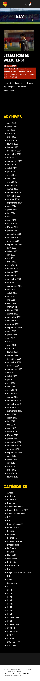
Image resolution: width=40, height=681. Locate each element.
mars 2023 (12, 265)
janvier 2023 (12, 272)
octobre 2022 (13, 282)
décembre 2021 (14, 317)
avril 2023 (11, 262)
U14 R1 (25, 74)
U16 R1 (10, 614)
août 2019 (11, 414)
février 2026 (12, 144)
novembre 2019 (14, 404)
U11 (27, 72)
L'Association (13, 545)
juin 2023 (11, 255)
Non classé (12, 558)
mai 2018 (11, 466)
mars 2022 (12, 307)
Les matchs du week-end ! (16, 57)
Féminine (11, 531)
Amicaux (11, 496)
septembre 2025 (14, 161)
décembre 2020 (14, 359)
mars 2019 (12, 431)
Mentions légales (21, 673)
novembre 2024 (14, 196)
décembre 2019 (14, 400)
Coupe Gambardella (16, 513)
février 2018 (12, 477)
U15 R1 (10, 610)
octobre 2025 (13, 157)
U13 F (13, 74)
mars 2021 (12, 348)
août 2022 (11, 289)
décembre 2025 (14, 151)
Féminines (20, 69)
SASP (9, 579)
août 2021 (11, 331)
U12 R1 (6, 74)
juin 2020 (11, 379)
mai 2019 (11, 425)
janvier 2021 (12, 355)
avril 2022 (11, 303)
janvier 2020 (12, 397)
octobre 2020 (13, 366)
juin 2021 (11, 338)
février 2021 (12, 352)
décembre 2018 (14, 442)
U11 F (32, 72)
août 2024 (11, 206)
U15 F (32, 74)
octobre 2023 (13, 241)
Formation (29, 69)
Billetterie (11, 500)
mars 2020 (12, 390)
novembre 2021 (14, 320)
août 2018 (11, 456)
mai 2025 (11, 175)
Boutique (11, 503)
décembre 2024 (14, 192)
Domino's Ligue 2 (15, 524)
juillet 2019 (12, 418)
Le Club (10, 552)
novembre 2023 (14, 237)
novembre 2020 (14, 362)
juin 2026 (11, 130)
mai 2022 (11, 300)
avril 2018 (11, 470)
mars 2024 (12, 223)
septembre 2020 (14, 369)
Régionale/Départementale (19, 572)
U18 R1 (10, 621)
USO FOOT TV (13, 642)
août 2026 (11, 123)
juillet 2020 (12, 376)
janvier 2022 (12, 314)
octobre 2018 (13, 449)
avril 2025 (11, 178)
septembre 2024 (14, 203)
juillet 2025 (12, 168)
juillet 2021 (12, 334)
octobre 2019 (13, 407)
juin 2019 (11, 421)
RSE (9, 576)
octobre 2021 (13, 324)
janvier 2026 (12, 147)
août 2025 (11, 164)
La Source (11, 548)
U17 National (13, 617)
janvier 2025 (12, 189)
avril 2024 (11, 220)
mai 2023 (11, 258)
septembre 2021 (14, 327)
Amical (10, 493)
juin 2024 (11, 213)
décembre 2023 (14, 234)
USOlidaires (12, 645)
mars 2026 (12, 140)
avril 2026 (11, 137)
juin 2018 (11, 463)
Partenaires (12, 562)
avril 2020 (11, 386)
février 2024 (12, 227)
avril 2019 (11, 428)
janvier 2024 (12, 230)
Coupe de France (15, 506)
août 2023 (11, 248)
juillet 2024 (12, 210)
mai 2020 (11, 383)
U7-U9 (14, 77)
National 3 (8, 72)
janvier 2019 (12, 438)
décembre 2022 (14, 275)
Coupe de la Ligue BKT (17, 510)
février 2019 (12, 435)
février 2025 (12, 185)
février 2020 (12, 393)
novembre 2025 (14, 154)
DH (8, 520)
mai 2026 (11, 133)
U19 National (13, 624)
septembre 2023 (14, 244)
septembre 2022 (14, 286)
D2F (9, 517)
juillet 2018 (12, 459)
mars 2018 (12, 473)
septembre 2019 (14, 411)
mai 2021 (11, 341)
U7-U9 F (10, 638)
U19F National (13, 631)
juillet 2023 (12, 251)
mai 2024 (11, 216)
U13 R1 (19, 74)
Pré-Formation (19, 72)
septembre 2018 (14, 452)
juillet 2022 (12, 293)
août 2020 (11, 373)
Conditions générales (12, 676)
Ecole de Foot (9, 69)
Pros (9, 569)
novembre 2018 (14, 445)
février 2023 (12, 268)
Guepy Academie (14, 541)
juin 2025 (11, 171)
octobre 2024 (13, 199)
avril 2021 (11, 345)
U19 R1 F (7, 77)
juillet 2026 (12, 126)
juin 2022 (11, 296)
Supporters (12, 583)
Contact (6, 673)
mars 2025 (12, 182)
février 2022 (12, 310)
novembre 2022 (14, 279)
